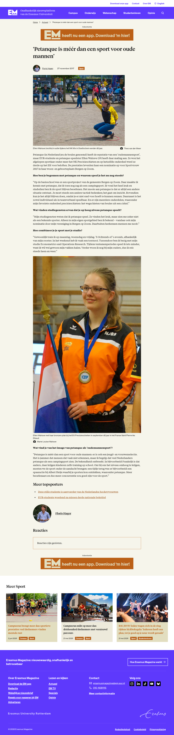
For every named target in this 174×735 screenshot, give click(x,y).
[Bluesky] (158, 683)
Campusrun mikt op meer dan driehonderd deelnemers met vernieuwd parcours (85, 629)
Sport (81, 68)
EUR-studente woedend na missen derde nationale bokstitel (72, 497)
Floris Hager (47, 68)
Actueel (45, 22)
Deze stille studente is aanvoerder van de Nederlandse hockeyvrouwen (78, 491)
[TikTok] (145, 683)
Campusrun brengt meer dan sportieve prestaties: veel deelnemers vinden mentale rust (29, 629)
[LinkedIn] (138, 683)
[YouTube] (151, 683)
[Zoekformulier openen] (162, 13)
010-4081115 (99, 688)
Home (35, 22)
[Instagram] (132, 683)
